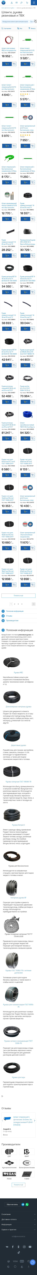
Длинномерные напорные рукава (18, 707)
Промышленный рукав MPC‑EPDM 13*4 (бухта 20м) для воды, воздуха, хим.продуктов (27, 244)
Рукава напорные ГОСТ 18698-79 (18, 782)
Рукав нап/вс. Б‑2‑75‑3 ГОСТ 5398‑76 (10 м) (25, 388)
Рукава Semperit (18, 825)
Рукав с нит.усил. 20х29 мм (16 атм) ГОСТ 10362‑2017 (26, 571)
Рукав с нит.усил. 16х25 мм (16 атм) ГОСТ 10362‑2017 (7, 535)
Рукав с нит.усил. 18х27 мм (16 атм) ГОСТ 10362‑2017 (7, 571)
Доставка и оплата (9, 1219)
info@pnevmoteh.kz (18, 1236)
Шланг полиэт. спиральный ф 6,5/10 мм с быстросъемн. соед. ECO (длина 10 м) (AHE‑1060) (9, 89)
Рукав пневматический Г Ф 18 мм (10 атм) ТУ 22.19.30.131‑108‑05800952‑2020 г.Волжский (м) (13, 317)
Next (34, 1120)
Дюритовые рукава (18, 745)
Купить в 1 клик (14, 64)
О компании (6, 1214)
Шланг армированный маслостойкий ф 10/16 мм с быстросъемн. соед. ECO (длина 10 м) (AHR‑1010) (9, 208)
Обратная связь (12, 1204)
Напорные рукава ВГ (18, 898)
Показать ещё (18, 595)
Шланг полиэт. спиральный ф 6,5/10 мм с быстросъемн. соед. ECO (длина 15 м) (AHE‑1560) (9, 130)
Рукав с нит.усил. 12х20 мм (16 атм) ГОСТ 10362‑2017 (26, 462)
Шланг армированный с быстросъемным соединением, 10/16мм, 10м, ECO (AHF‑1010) (27, 537)
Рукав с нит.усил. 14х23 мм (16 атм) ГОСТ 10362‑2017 (7, 498)
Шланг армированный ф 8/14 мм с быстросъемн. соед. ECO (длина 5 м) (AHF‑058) (27, 130)
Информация (7, 1225)
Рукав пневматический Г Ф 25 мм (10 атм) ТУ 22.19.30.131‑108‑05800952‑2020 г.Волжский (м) (13, 244)
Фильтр (33, 28)
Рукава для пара (18, 1077)
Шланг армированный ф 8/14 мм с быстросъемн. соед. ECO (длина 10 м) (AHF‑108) (27, 500)
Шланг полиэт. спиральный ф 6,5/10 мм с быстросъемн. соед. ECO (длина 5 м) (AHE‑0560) (27, 53)
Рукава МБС (18, 673)
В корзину (7, 64)
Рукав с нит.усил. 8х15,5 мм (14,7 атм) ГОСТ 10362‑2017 (8, 462)
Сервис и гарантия (9, 1230)
